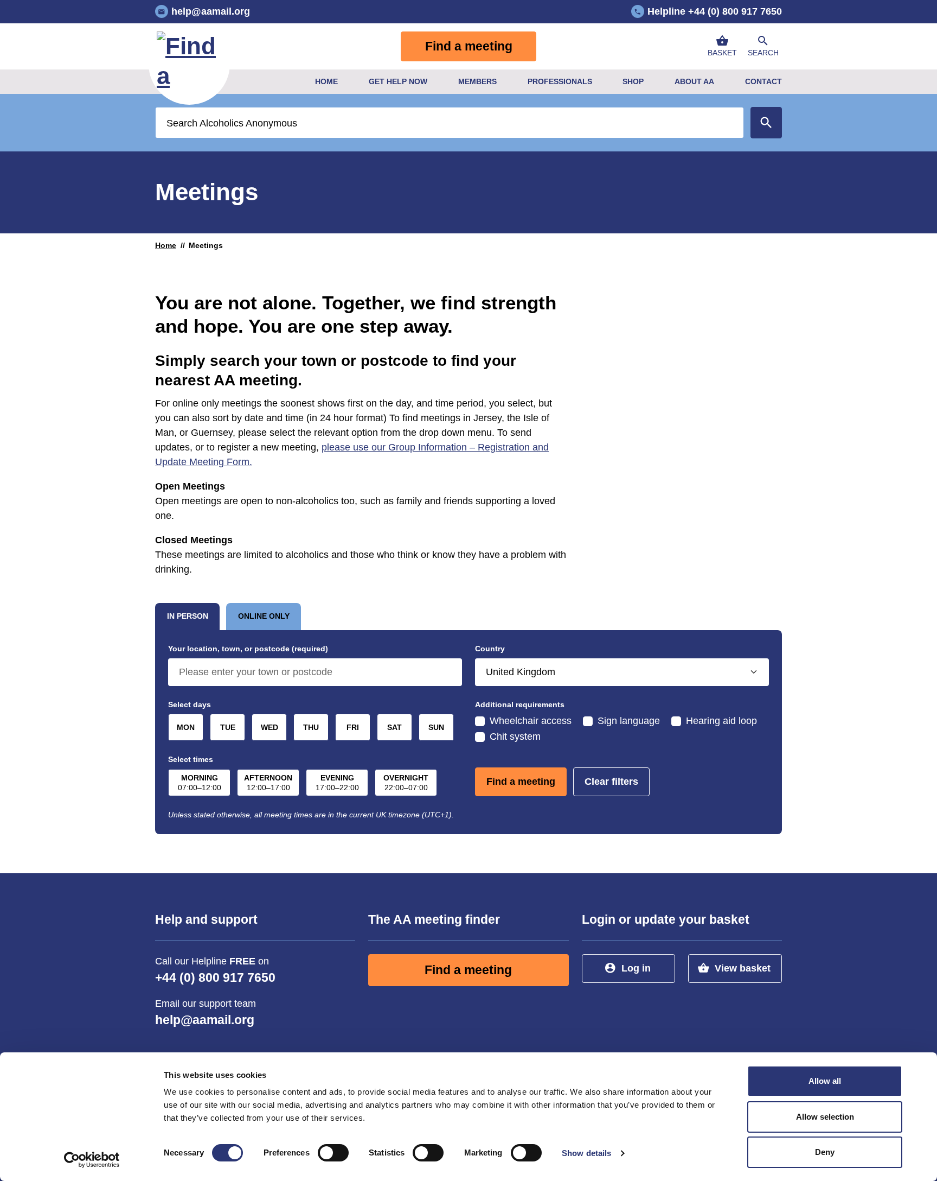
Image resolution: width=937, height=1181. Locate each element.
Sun (436, 727)
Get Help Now (398, 81)
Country (490, 648)
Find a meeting (468, 46)
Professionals (560, 81)
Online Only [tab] (264, 616)
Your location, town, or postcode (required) (248, 648)
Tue (227, 727)
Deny (825, 1152)
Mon (186, 727)
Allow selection (825, 1116)
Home (326, 81)
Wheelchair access (531, 720)
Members (477, 81)
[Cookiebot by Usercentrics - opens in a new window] (91, 1160)
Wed (269, 727)
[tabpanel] (468, 732)
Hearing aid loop (721, 720)
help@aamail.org (204, 1020)
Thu (311, 727)
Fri (352, 727)
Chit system (515, 736)
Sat (394, 727)
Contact (763, 81)
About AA (694, 81)
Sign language (629, 720)
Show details (586, 1153)
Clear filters (611, 781)
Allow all (824, 1080)
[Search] (766, 122)
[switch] (333, 1152)
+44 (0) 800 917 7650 (215, 978)
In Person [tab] (187, 616)
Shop (633, 81)
